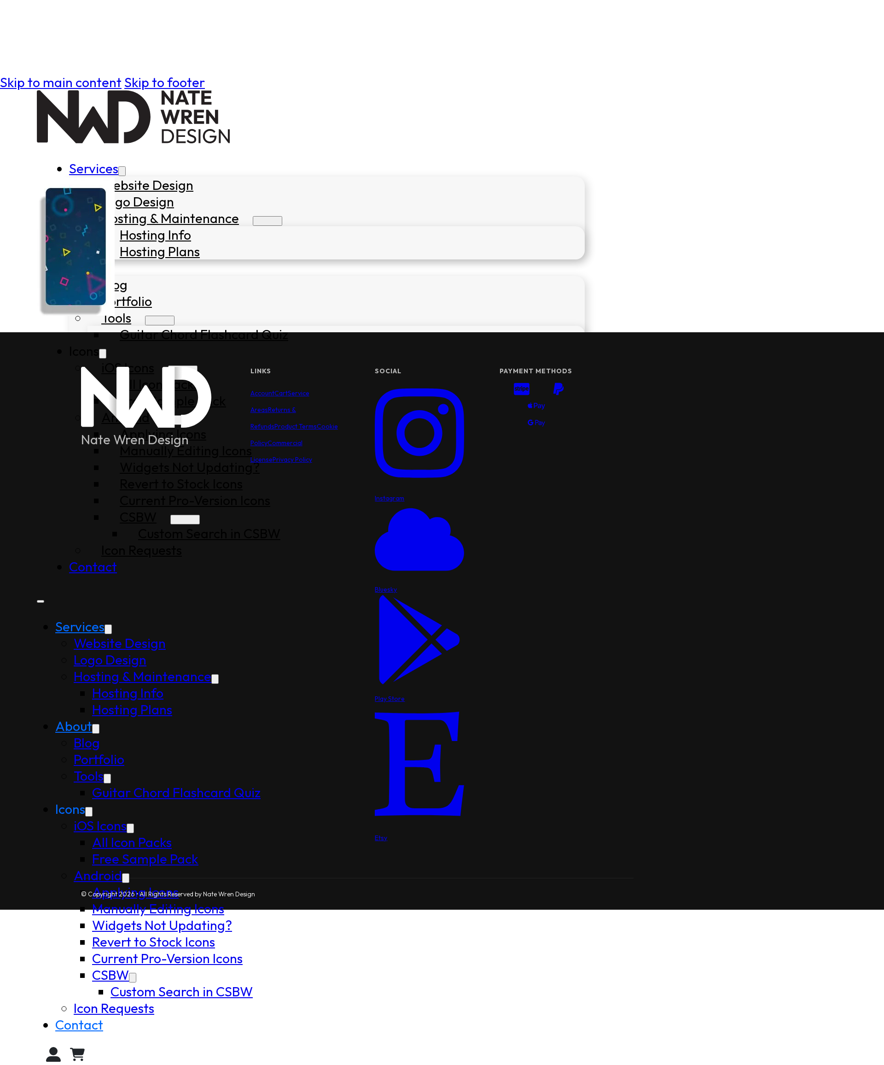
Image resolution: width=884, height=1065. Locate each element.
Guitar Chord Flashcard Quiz (204, 334)
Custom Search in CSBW (181, 991)
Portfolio (126, 301)
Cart (281, 393)
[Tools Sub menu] (159, 320)
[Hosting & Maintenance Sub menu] (267, 221)
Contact (79, 1024)
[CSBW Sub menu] (132, 978)
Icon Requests (114, 1008)
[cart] (77, 1056)
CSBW (110, 974)
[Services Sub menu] (122, 171)
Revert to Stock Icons (153, 941)
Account (262, 393)
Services (93, 168)
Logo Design (137, 201)
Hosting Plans (160, 251)
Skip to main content (61, 82)
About (73, 726)
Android (98, 875)
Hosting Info (155, 234)
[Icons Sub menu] (102, 354)
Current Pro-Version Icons (167, 958)
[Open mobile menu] (40, 601)
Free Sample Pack (145, 858)
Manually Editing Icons (158, 908)
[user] (53, 1056)
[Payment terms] (536, 407)
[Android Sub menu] (125, 878)
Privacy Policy (292, 459)
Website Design (147, 185)
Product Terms (295, 426)
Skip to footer (164, 82)
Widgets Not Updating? (162, 925)
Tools (116, 317)
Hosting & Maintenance (170, 218)
